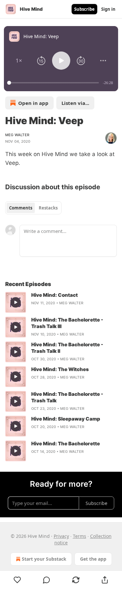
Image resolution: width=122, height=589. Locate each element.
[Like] (17, 579)
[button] (19, 61)
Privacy (61, 536)
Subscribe (84, 9)
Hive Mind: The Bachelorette (65, 443)
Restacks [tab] (48, 208)
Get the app (93, 559)
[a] (15, 302)
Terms (79, 536)
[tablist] (33, 207)
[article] (61, 302)
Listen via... (75, 103)
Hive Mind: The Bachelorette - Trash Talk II (67, 347)
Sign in (108, 9)
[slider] (54, 82)
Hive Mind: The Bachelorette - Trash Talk (67, 397)
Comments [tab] (20, 208)
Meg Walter (17, 135)
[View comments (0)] (46, 579)
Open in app (33, 103)
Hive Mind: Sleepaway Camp (65, 419)
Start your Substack (44, 559)
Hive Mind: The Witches (60, 369)
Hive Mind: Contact (54, 295)
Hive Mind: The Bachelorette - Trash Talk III (67, 323)
